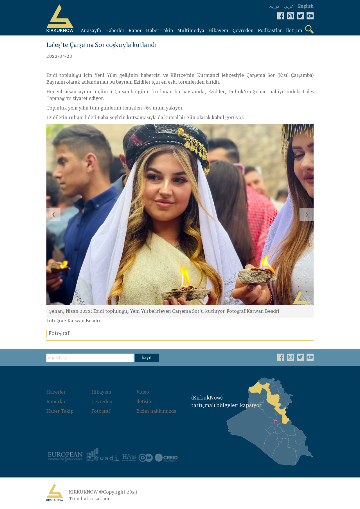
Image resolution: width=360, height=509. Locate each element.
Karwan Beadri (84, 321)
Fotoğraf (100, 411)
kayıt (147, 358)
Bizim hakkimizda (156, 411)
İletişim (144, 401)
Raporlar (56, 401)
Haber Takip (59, 411)
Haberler (56, 392)
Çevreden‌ (101, 401)
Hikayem (101, 392)
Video (142, 392)
